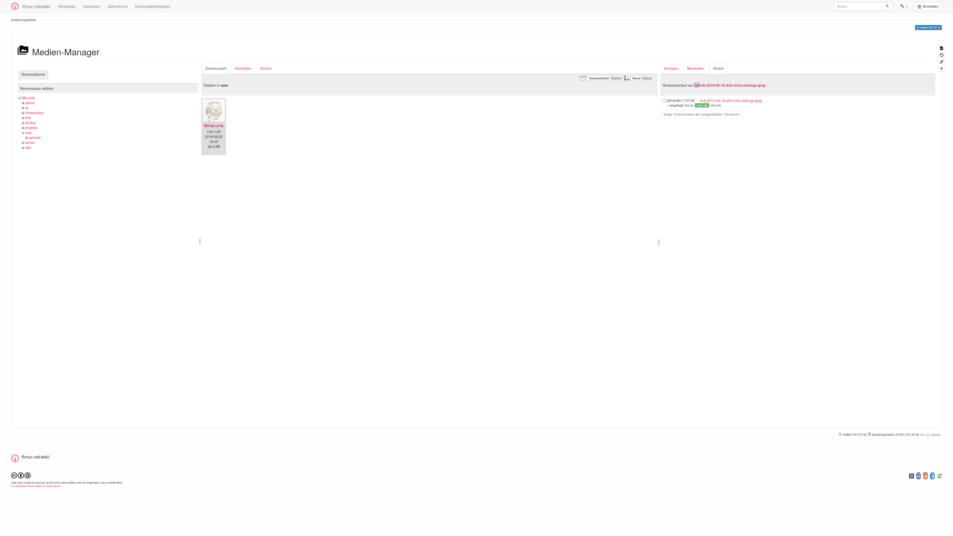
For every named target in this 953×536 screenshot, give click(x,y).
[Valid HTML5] (925, 475)
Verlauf (718, 68)
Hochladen (243, 68)
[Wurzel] (28, 97)
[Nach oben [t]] (941, 68)
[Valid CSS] (932, 475)
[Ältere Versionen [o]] (941, 54)
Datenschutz (118, 6)
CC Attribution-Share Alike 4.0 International (36, 486)
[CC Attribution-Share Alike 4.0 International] (21, 475)
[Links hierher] (941, 61)
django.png (213, 125)
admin (30, 102)
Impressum (92, 6)
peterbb (35, 137)
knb (28, 117)
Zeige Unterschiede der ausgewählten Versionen (701, 114)
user (28, 132)
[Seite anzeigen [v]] (941, 48)
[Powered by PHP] (918, 475)
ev (27, 107)
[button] (904, 6)
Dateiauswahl (215, 68)
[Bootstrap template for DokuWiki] (911, 475)
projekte (31, 127)
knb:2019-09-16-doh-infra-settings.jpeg (732, 85)
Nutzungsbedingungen (152, 6)
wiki (28, 147)
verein (30, 142)
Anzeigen (671, 68)
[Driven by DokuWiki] (939, 475)
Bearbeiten (695, 68)
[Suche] (887, 6)
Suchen (266, 68)
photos (30, 122)
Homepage (66, 6)
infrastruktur (34, 112)
